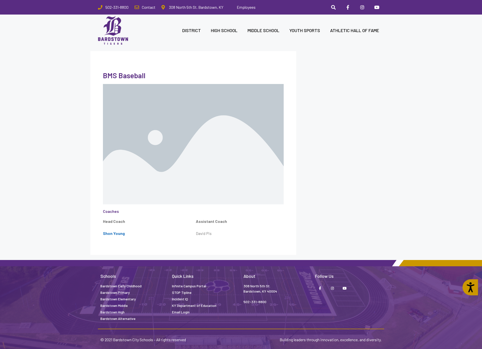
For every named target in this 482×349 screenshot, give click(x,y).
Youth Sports (304, 30)
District (191, 30)
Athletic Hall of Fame (354, 30)
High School (224, 30)
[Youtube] (377, 7)
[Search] (333, 7)
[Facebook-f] (348, 7)
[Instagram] (362, 7)
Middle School (263, 30)
